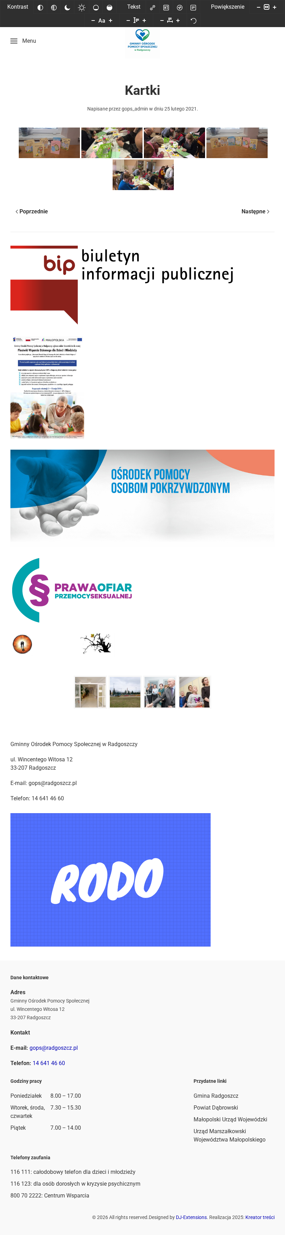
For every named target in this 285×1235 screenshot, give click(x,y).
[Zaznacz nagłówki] (166, 7)
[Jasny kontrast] (81, 7)
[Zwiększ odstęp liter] (178, 20)
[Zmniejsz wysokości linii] (128, 20)
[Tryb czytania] (193, 7)
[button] (23, 41)
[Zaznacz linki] (153, 7)
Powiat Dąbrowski (216, 1107)
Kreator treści (260, 1217)
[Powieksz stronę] (274, 7)
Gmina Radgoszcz (216, 1096)
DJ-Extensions (191, 1217)
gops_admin (135, 109)
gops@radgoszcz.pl (54, 1048)
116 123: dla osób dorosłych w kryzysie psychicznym (75, 1183)
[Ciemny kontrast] (67, 7)
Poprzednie (33, 211)
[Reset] (194, 20)
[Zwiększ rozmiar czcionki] (110, 20)
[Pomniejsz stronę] (258, 7)
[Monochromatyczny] (54, 7)
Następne (254, 211)
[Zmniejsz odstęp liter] (162, 20)
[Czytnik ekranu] (180, 7)
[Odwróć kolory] (40, 7)
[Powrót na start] (142, 41)
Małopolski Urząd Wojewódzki (230, 1119)
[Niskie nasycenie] (96, 7)
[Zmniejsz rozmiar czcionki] (93, 20)
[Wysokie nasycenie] (109, 7)
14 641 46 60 (49, 1063)
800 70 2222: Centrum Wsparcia (49, 1195)
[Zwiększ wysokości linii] (144, 20)
